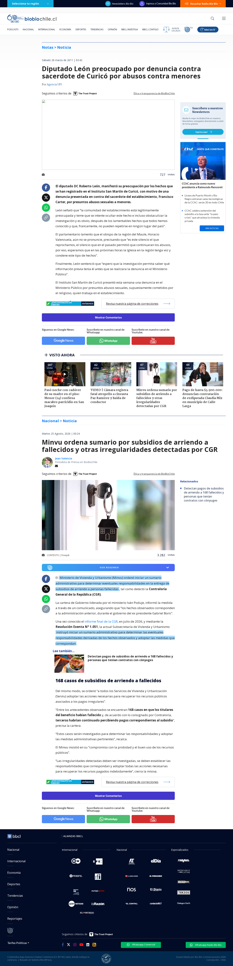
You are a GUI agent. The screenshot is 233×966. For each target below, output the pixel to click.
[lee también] (70, 664)
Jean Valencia (63, 458)
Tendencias (96, 29)
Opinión (112, 29)
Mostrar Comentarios (108, 317)
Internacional (46, 29)
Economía (65, 29)
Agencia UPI (54, 84)
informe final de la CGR (101, 621)
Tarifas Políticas (17, 942)
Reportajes (14, 919)
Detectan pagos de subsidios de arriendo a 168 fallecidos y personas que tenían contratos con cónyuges (130, 658)
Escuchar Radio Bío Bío (204, 3)
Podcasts (12, 29)
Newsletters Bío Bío (122, 3)
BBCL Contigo (150, 29)
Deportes (81, 29)
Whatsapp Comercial (143, 944)
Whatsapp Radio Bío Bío (208, 944)
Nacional (28, 29)
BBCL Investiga (129, 29)
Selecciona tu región (25, 3)
